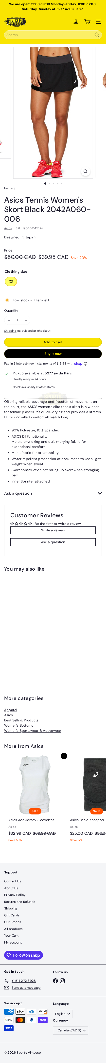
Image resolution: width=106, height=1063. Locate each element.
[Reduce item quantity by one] (8, 320)
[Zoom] (85, 171)
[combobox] (53, 34)
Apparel (10, 710)
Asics (8, 715)
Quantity (11, 310)
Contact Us (12, 881)
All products (13, 929)
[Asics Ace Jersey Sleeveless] (35, 800)
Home (8, 188)
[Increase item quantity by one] (25, 320)
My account (13, 942)
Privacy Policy (14, 895)
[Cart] (87, 22)
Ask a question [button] (53, 542)
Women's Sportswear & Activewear (32, 730)
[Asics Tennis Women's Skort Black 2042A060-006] (35, 625)
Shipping (10, 331)
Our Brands (12, 922)
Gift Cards (12, 915)
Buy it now (53, 353)
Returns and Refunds (19, 902)
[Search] (97, 34)
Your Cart (11, 935)
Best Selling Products (21, 720)
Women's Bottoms (18, 725)
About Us (11, 888)
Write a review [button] (53, 530)
